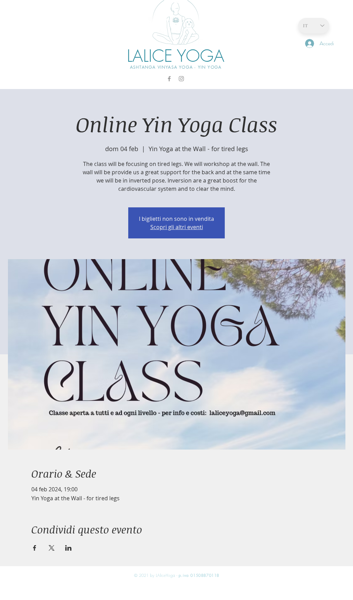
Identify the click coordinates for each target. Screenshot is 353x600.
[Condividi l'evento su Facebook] (34, 548)
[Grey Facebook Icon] (169, 78)
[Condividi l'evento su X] (51, 548)
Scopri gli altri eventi (176, 227)
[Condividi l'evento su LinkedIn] (68, 548)
